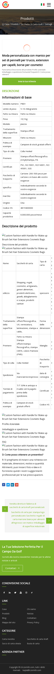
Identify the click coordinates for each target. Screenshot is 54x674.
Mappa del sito (8, 622)
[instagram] (26, 593)
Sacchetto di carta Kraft (32, 24)
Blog (4, 618)
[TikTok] (32, 593)
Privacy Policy (33, 622)
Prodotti (15, 24)
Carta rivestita (8, 639)
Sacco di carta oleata (11, 643)
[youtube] (21, 593)
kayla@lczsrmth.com (32, 670)
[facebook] (4, 593)
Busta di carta (33, 643)
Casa (7, 24)
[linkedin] (10, 593)
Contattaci (10, 568)
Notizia (30, 613)
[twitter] (15, 593)
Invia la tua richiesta (27, 81)
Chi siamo (31, 609)
